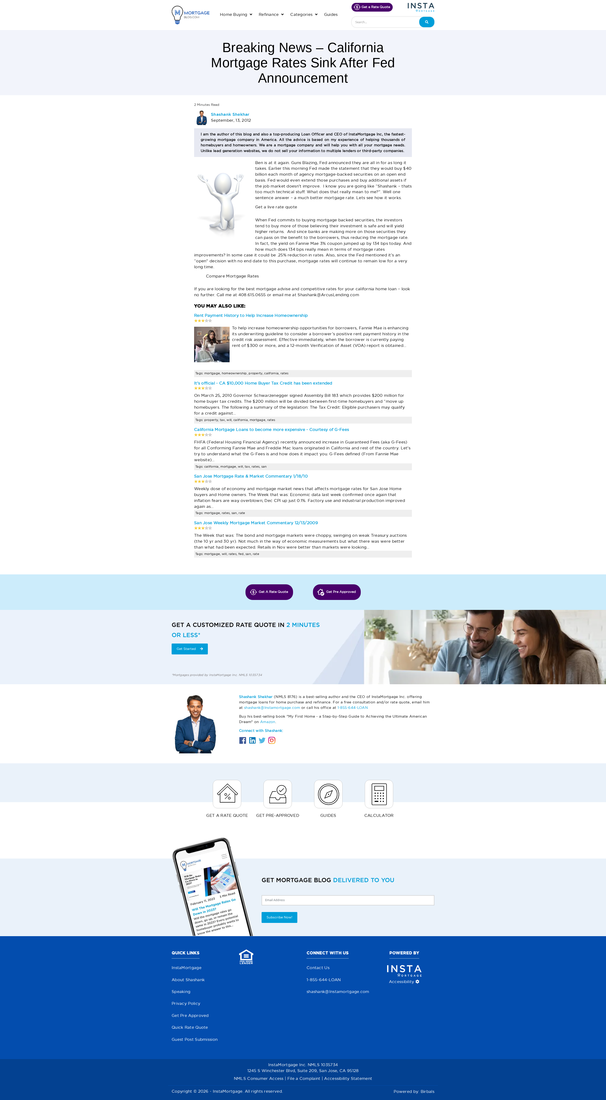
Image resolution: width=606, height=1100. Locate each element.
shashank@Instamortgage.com (272, 707)
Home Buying (234, 15)
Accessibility (402, 982)
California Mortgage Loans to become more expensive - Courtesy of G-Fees (271, 430)
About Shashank (188, 980)
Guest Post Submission (195, 1040)
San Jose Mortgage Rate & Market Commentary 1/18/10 (251, 476)
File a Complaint (304, 1079)
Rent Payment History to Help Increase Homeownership (251, 315)
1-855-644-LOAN (353, 707)
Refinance (269, 15)
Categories (302, 15)
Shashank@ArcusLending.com (328, 295)
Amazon (267, 722)
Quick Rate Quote (190, 1027)
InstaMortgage (186, 968)
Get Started (187, 649)
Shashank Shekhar (230, 114)
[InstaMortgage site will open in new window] (421, 7)
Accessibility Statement (348, 1079)
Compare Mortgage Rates (232, 276)
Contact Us (318, 968)
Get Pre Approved (190, 1016)
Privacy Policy (186, 1004)
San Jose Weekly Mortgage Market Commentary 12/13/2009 (256, 523)
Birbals (427, 1092)
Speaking (181, 992)
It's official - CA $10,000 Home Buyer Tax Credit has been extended (263, 383)
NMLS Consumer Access (259, 1079)
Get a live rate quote (276, 207)
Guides (331, 15)
